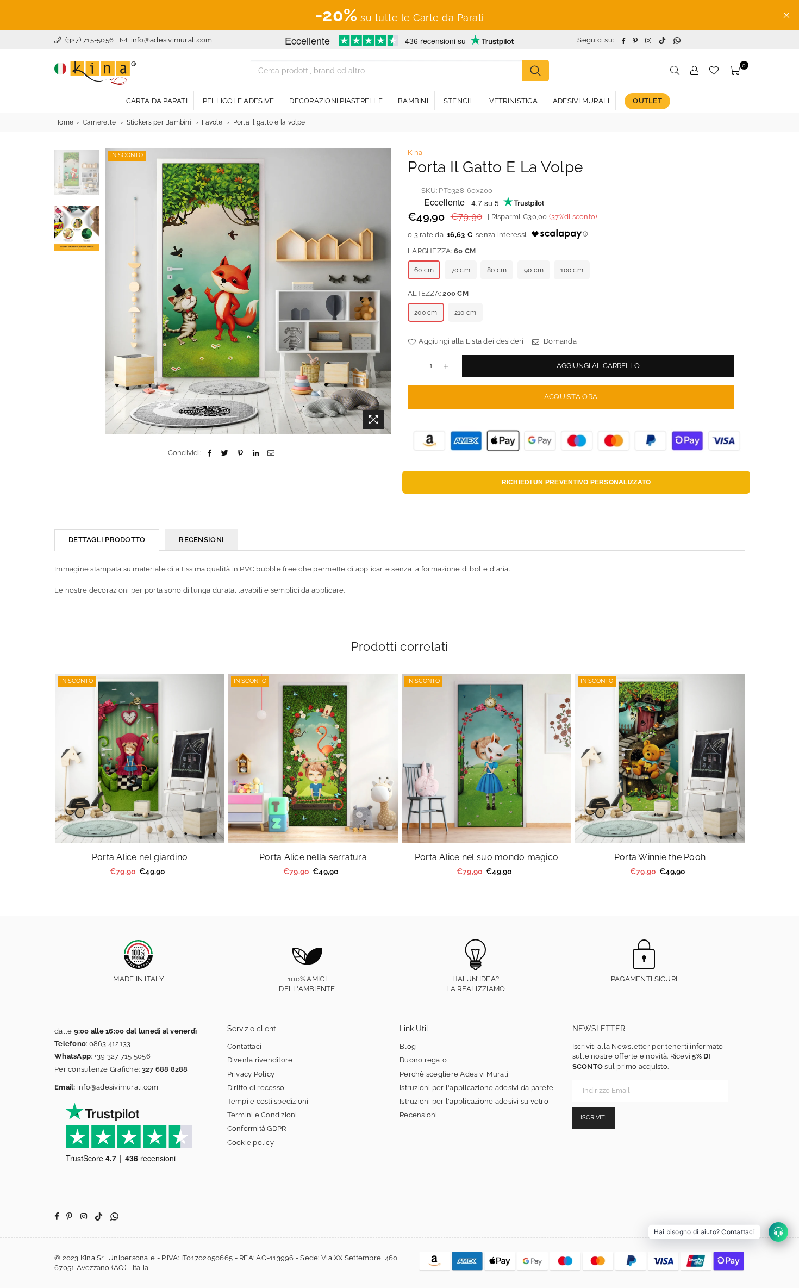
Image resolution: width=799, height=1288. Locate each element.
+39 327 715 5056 (122, 1056)
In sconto (126, 155)
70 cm (460, 270)
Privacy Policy (251, 1074)
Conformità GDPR (256, 1128)
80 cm (497, 270)
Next (381, 291)
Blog (408, 1046)
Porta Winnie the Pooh (660, 857)
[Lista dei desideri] (714, 71)
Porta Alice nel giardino (140, 857)
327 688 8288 (165, 1069)
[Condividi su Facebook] (209, 453)
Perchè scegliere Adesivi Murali (454, 1074)
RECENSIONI (201, 540)
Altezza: (438, 293)
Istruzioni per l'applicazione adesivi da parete (476, 1088)
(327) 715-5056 (88, 40)
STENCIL (459, 101)
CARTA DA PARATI (157, 101)
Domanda (559, 341)
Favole (212, 122)
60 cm (424, 270)
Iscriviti (593, 1117)
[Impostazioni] (694, 71)
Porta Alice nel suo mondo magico (486, 857)
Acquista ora (570, 397)
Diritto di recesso (256, 1088)
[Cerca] (535, 70)
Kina (415, 152)
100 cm (571, 270)
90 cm (534, 270)
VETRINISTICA (513, 101)
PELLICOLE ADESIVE (238, 101)
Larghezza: (442, 251)
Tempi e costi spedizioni (268, 1101)
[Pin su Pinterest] (240, 453)
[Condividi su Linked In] (256, 453)
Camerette (99, 122)
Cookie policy (250, 1142)
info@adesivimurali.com (172, 40)
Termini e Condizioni (262, 1115)
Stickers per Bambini (159, 122)
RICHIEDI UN (576, 482)
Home (63, 122)
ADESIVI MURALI (581, 101)
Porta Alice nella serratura (313, 857)
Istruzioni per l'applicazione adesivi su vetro (474, 1101)
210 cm (465, 312)
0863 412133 (110, 1044)
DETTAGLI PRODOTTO (106, 540)
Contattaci (244, 1046)
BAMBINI (413, 101)
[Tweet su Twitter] (225, 453)
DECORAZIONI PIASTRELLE (336, 101)
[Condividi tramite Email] (271, 453)
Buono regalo (423, 1060)
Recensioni (419, 1115)
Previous (114, 291)
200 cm (426, 312)
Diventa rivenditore (260, 1060)
